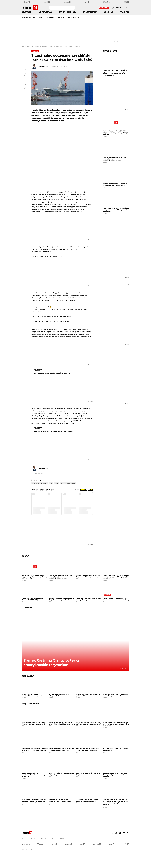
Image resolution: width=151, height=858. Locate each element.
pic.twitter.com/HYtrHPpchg (41, 252)
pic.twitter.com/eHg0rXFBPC (62, 316)
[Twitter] (116, 832)
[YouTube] (123, 832)
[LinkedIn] (120, 832)
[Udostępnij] (25, 88)
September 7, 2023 (63, 321)
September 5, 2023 (55, 256)
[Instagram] (127, 832)
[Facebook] (112, 832)
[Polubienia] (25, 69)
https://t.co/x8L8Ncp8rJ (71, 249)
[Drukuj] (25, 80)
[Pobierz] (25, 84)
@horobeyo (47, 316)
